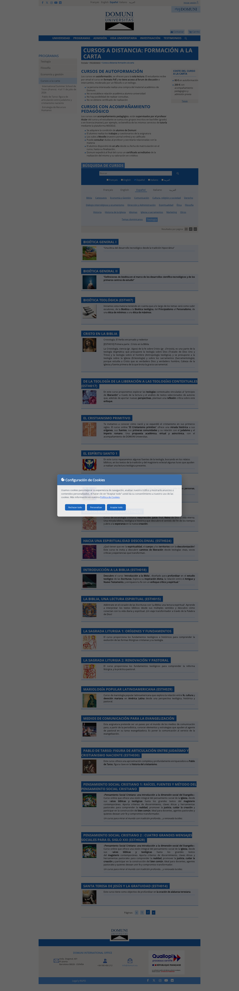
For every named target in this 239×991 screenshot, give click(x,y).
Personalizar (96, 507)
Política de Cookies (110, 497)
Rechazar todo (75, 507)
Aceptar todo (116, 507)
